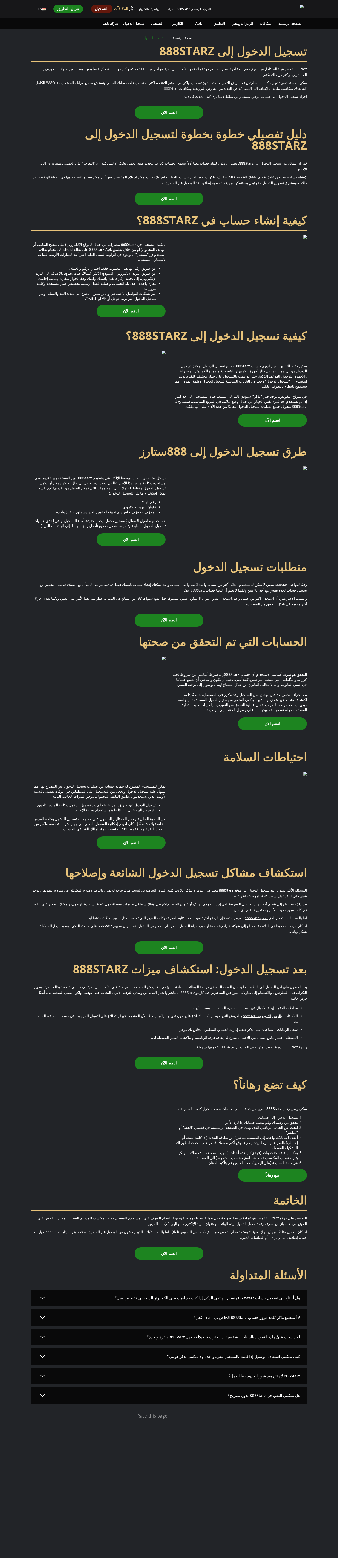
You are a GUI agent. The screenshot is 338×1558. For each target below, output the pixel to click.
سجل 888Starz (256, 917)
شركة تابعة (110, 23)
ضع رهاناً (272, 1175)
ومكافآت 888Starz (178, 88)
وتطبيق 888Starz (90, 478)
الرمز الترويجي (242, 23)
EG (40, 9)
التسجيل (102, 9)
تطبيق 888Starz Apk (105, 249)
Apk (198, 23)
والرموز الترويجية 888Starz (263, 1015)
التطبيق (219, 23)
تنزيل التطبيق (68, 9)
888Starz (53, 82)
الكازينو (177, 23)
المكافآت (121, 9)
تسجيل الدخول (133, 23)
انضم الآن (169, 112)
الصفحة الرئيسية (290, 23)
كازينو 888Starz (192, 992)
